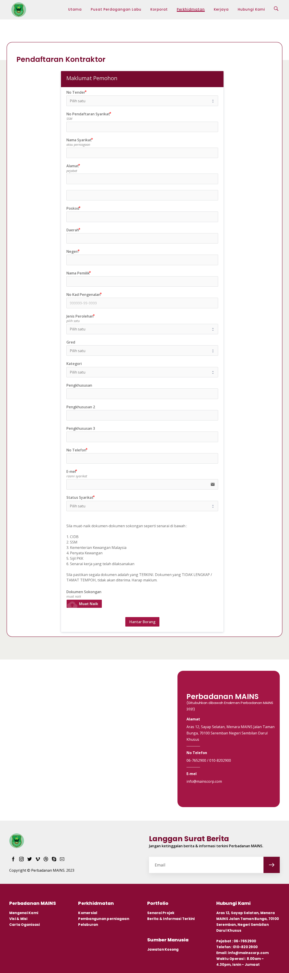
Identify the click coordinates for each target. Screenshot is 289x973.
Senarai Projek (161, 912)
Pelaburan (88, 924)
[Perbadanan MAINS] (18, 9)
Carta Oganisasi (24, 924)
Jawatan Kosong (163, 949)
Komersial (87, 912)
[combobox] (142, 260)
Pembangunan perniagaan (103, 918)
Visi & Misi (18, 918)
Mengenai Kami (23, 912)
